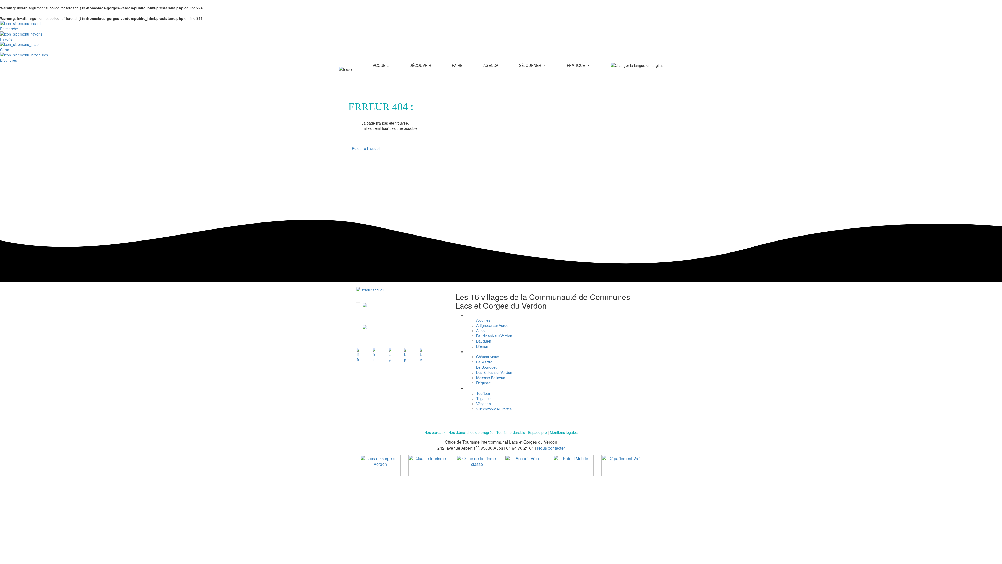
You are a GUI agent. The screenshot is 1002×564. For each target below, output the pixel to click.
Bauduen (483, 341)
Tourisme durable (510, 432)
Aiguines (483, 320)
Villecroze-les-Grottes (494, 409)
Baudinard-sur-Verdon (494, 335)
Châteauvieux (487, 356)
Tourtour (483, 393)
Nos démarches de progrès (471, 432)
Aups (480, 330)
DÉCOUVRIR (420, 65)
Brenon (482, 346)
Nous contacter (551, 448)
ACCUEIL (381, 65)
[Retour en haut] (358, 302)
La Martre (484, 362)
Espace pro (537, 432)
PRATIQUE (576, 65)
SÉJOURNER (530, 65)
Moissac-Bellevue (490, 377)
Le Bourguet (486, 367)
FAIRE (457, 65)
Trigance (483, 398)
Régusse (483, 382)
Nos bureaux (434, 432)
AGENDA (490, 65)
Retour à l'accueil (366, 148)
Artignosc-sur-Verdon (493, 325)
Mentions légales (564, 432)
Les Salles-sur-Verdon (494, 372)
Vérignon (483, 403)
